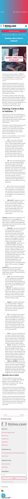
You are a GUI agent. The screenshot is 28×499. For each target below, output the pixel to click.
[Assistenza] (3, 496)
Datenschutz (5, 441)
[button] (26, 26)
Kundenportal (24, 12)
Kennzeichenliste (6, 464)
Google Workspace (20, 453)
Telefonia (8, 453)
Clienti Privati (5, 456)
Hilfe (14, 12)
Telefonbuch (5, 467)
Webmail (18, 12)
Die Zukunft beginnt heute (8, 432)
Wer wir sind (5, 435)
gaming (23, 75)
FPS (12, 173)
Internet (4, 453)
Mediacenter (5, 445)
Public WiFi (13, 453)
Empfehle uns (5, 438)
